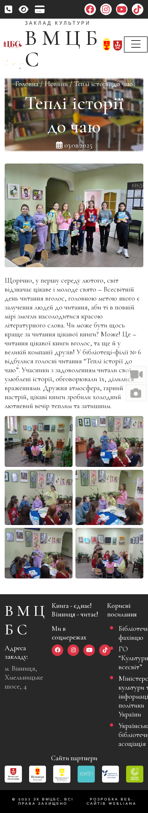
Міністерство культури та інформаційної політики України (128, 696)
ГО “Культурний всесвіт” (128, 657)
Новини (56, 83)
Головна (26, 83)
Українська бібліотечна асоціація (128, 734)
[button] (136, 374)
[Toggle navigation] (136, 45)
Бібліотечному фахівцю (128, 633)
